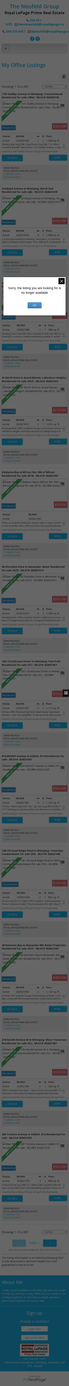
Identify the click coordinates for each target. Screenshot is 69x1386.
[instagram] (37, 38)
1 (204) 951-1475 (12, 173)
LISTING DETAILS (12, 158)
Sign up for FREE (34, 1337)
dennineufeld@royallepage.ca (41, 24)
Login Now (34, 1329)
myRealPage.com (35, 1380)
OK (34, 305)
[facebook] (31, 38)
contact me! (37, 1300)
